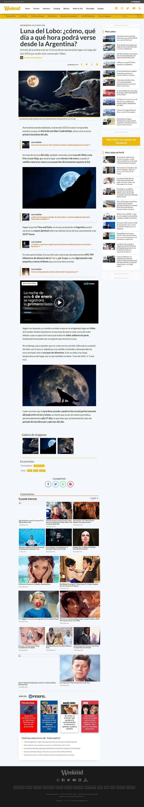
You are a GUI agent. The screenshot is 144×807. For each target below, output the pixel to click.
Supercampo (90, 787)
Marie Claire (48, 787)
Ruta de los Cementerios (69, 16)
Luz (106, 787)
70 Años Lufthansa (37, 16)
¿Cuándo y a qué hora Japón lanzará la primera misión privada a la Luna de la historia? (61, 245)
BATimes (130, 787)
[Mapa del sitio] (86, 780)
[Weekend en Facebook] (63, 780)
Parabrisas (79, 787)
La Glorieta (23, 16)
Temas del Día (10, 16)
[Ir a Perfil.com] (135, 1)
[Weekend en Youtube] (74, 780)
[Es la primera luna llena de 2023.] (48, 445)
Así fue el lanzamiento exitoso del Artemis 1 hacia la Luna (53, 272)
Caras (29, 787)
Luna (38, 155)
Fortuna (59, 787)
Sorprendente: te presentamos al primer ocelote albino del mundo (47, 745)
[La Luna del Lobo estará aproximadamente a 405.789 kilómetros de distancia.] (65, 445)
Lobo (35, 470)
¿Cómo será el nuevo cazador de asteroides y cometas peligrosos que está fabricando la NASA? (60, 218)
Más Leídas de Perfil (114, 152)
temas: (23, 471)
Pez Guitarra (52, 16)
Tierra (54, 258)
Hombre (68, 787)
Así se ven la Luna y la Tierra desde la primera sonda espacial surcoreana (59, 145)
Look (100, 787)
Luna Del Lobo (39, 465)
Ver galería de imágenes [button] (32, 57)
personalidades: (26, 466)
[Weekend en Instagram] (58, 780)
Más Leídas (110, 31)
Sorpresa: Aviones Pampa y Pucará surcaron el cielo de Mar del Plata (48, 752)
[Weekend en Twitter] (68, 780)
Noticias (37, 787)
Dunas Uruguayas (105, 16)
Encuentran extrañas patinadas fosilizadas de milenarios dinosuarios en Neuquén (52, 748)
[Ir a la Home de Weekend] (72, 773)
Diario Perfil (19, 787)
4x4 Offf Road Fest (88, 16)
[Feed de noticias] (79, 780)
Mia (112, 787)
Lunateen (120, 787)
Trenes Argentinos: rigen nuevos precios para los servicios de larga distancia (50, 742)
